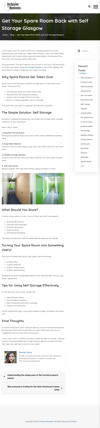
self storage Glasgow (32, 67)
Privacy (74, 421)
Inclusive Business (47, 421)
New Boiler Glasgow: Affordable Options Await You (86, 157)
